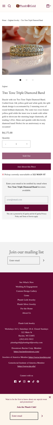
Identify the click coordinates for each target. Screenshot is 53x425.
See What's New (26, 282)
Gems (26, 295)
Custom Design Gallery (26, 291)
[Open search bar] (10, 6)
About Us (26, 313)
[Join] (43, 260)
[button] (26, 50)
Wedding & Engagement (26, 287)
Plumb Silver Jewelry (26, 304)
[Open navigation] (4, 6)
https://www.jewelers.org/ (40, 357)
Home (4, 20)
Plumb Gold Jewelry (26, 300)
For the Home (26, 308)
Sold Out (26, 156)
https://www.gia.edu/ (27, 366)
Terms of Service (28, 216)
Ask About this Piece (26, 167)
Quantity (6, 138)
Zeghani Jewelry (13, 20)
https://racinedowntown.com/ (26, 351)
